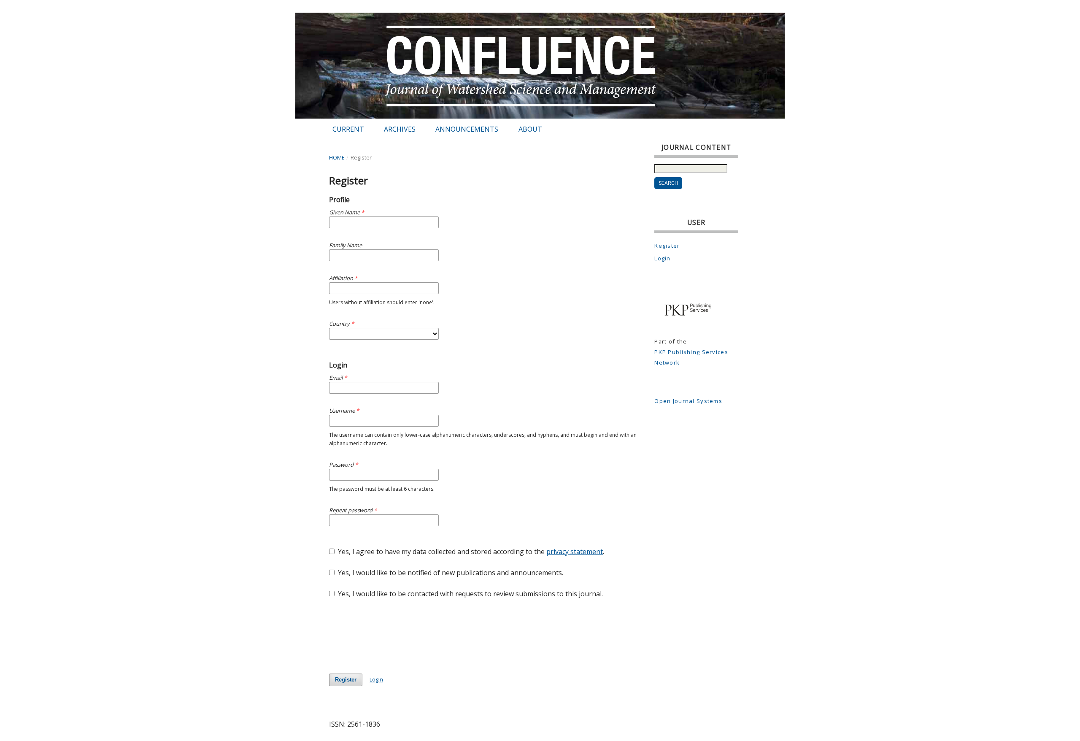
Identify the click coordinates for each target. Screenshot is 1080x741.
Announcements (466, 129)
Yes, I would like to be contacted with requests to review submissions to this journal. (469, 594)
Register (345, 679)
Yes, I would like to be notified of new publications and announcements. (449, 572)
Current (348, 129)
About (530, 129)
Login (376, 679)
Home (337, 157)
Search (668, 183)
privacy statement (574, 551)
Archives (400, 129)
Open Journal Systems (688, 401)
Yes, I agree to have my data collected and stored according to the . (470, 551)
